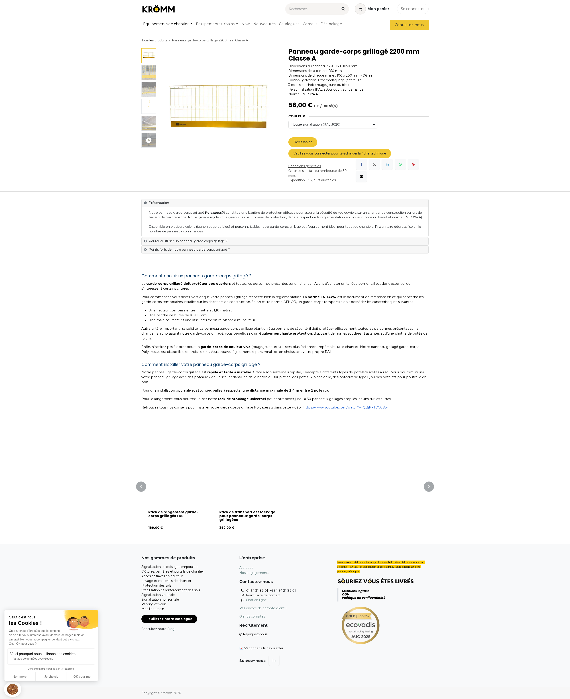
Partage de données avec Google (32, 658)
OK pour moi (82, 676)
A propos (246, 568)
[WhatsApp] (400, 164)
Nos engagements (254, 573)
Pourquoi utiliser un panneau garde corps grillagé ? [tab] (188, 241)
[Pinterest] (413, 164)
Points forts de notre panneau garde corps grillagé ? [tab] (189, 250)
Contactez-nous (409, 25)
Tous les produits (154, 40)
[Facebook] (361, 164)
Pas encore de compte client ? (263, 608)
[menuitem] (167, 24)
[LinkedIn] (387, 164)
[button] (12, 689)
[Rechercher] (343, 9)
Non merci (20, 676)
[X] (374, 164)
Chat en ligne (256, 600)
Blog (171, 629)
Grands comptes (252, 616)
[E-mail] (361, 176)
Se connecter (413, 9)
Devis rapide (302, 142)
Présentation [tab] (159, 203)
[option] (285, 486)
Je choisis (51, 676)
